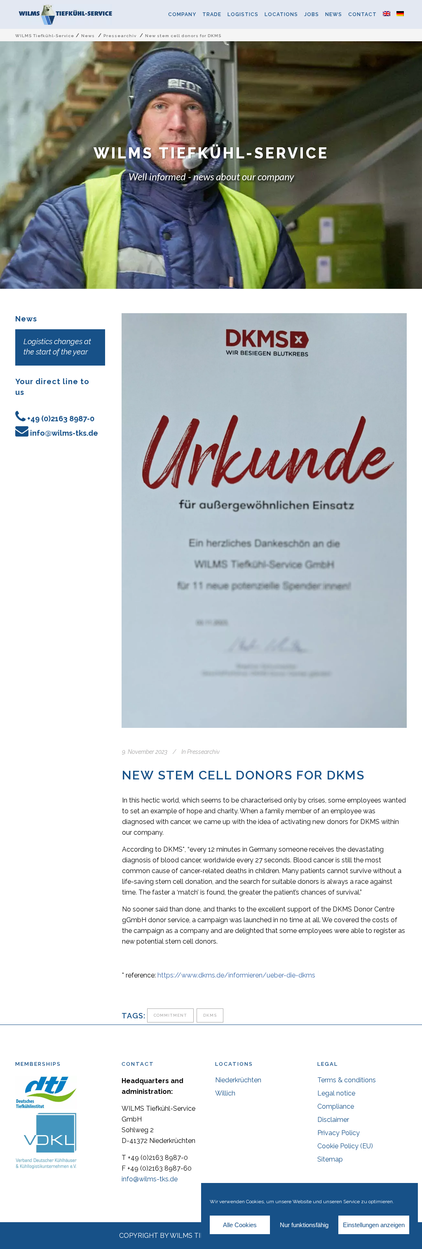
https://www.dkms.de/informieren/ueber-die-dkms (236, 975)
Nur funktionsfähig (304, 1224)
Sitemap (330, 1159)
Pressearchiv (119, 35)
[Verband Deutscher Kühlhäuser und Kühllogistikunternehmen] (46, 1107)
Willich (225, 1093)
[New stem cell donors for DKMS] (264, 520)
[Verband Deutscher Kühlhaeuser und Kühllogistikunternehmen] (46, 1167)
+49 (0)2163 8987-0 (60, 418)
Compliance (335, 1106)
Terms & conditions (346, 1080)
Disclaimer (333, 1120)
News (88, 35)
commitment (170, 1015)
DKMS (210, 1015)
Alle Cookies (240, 1224)
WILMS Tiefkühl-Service (44, 35)
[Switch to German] (403, 14)
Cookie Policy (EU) (345, 1146)
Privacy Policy (338, 1133)
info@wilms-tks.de (64, 433)
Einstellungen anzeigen (374, 1224)
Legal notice (336, 1093)
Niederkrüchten (238, 1080)
